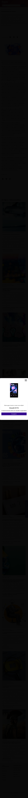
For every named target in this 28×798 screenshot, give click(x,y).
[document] (14, 399)
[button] (26, 380)
